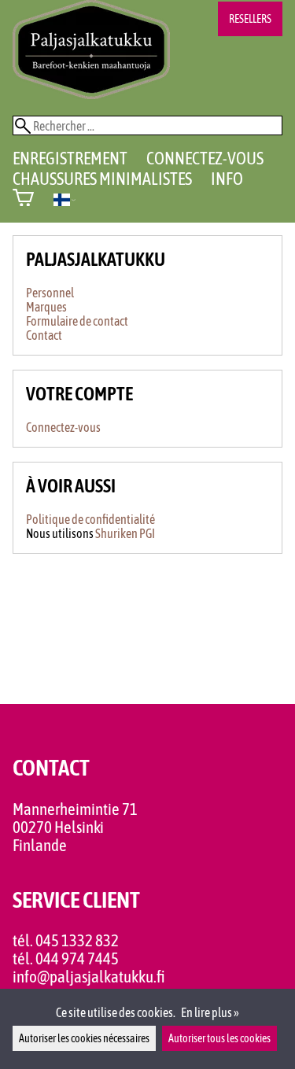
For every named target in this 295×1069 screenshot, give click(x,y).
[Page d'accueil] (91, 94)
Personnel (50, 293)
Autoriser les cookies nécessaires (84, 1038)
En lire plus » (210, 1012)
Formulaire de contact (77, 321)
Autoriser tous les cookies (219, 1038)
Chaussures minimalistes (102, 178)
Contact (44, 335)
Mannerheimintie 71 (75, 809)
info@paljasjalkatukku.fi (89, 977)
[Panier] (23, 199)
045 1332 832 (77, 940)
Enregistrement (70, 158)
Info (227, 178)
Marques (46, 307)
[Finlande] (64, 201)
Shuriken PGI (125, 533)
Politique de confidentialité (90, 519)
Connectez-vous (205, 158)
